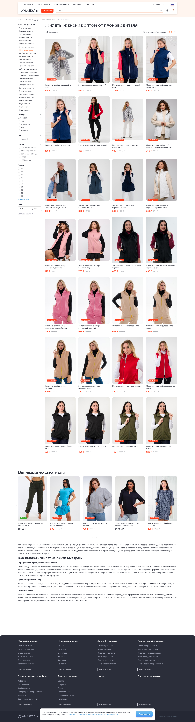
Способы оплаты (62, 4)
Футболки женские (26, 97)
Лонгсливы (62, 664)
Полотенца (62, 699)
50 (22, 181)
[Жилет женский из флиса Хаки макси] (161, 420)
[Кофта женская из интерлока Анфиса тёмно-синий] (130, 498)
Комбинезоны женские (28, 53)
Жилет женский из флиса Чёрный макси (58, 447)
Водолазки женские (26, 44)
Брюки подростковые (147, 646)
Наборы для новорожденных (31, 692)
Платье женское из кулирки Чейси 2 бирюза (61, 524)
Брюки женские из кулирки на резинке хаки (30, 524)
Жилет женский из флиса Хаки (125, 446)
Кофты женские (25, 59)
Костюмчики (23, 684)
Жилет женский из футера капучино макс (89, 387)
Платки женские (25, 82)
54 (22, 187)
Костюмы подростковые (148, 660)
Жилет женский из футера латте (125, 326)
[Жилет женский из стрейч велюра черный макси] (161, 240)
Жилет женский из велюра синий (92, 85)
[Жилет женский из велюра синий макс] (127, 59)
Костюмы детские (106, 660)
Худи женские (24, 104)
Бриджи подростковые (147, 649)
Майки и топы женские (28, 69)
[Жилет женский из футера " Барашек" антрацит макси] (60, 179)
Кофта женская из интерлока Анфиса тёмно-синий (127, 524)
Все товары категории (28, 699)
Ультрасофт (25, 124)
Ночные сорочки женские (29, 75)
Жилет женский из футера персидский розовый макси (56, 327)
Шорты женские (25, 107)
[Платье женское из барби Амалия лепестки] (162, 498)
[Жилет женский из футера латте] (127, 300)
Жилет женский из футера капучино (55, 387)
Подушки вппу (64, 692)
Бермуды (62, 649)
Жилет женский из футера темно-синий (59, 146)
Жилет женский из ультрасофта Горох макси (125, 146)
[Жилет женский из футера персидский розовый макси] (60, 300)
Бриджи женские (25, 37)
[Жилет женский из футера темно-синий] (60, 119)
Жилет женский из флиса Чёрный (92, 446)
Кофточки (22, 681)
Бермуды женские (26, 31)
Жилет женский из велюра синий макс (126, 86)
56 (22, 190)
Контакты (90, 4)
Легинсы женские (26, 63)
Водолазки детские (106, 653)
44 (22, 172)
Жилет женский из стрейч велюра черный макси (160, 266)
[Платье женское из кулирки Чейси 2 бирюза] (65, 498)
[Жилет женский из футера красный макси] (161, 360)
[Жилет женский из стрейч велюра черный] (127, 240)
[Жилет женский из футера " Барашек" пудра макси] (60, 240)
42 (22, 169)
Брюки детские (104, 649)
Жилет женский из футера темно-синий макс (160, 86)
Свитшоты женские (26, 88)
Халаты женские (25, 100)
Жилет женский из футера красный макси (160, 387)
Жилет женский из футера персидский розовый (89, 327)
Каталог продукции (32, 20)
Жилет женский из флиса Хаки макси (158, 447)
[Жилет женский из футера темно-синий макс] (161, 59)
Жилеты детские (105, 656)
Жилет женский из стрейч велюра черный (126, 266)
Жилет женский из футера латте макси (159, 327)
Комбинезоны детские (107, 664)
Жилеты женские (26, 50)
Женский (24, 139)
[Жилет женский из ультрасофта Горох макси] (127, 119)
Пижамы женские (26, 78)
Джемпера (62, 653)
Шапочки (22, 695)
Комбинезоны (24, 688)
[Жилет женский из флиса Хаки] (127, 420)
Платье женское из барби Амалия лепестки (161, 524)
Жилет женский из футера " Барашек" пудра (89, 266)
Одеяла (61, 681)
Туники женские (25, 91)
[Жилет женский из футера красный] (127, 360)
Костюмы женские (26, 56)
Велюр (23, 121)
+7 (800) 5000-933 (159, 4)
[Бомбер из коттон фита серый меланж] (97, 498)
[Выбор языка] (172, 4)
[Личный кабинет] (167, 10)
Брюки (61, 646)
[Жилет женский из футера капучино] (60, 360)
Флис (23, 127)
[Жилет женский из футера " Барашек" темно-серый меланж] (161, 119)
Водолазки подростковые (149, 653)
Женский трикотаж (48, 20)
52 (22, 184)
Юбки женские (24, 110)
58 (22, 193)
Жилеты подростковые (147, 656)
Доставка (77, 4)
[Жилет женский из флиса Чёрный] (94, 420)
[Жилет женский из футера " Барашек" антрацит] (94, 179)
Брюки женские (25, 40)
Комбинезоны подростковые (150, 664)
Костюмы (62, 660)
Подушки (62, 684)
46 (22, 175)
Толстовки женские (26, 94)
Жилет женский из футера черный (92, 145)
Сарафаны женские (26, 85)
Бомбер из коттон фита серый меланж (95, 524)
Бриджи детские (105, 646)
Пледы (61, 688)
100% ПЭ (24, 157)
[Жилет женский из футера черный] (94, 119)
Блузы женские (25, 34)
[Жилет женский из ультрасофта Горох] (60, 59)
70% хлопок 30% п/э (28, 151)
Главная (21, 20)
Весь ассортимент (25, 669)
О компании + (27, 4)
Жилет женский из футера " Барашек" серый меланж (157, 206)
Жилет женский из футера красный (127, 386)
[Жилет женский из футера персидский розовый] (94, 300)
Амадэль (29, 10)
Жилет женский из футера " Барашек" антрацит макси (56, 206)
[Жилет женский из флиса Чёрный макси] (60, 420)
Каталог (49, 11)
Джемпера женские (27, 47)
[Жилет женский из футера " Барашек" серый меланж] (161, 179)
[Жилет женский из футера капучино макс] (94, 360)
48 (22, 178)
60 (22, 196)
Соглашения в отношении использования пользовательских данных (92, 714)
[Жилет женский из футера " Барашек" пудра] (94, 240)
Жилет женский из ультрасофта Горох (58, 86)
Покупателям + (43, 4)
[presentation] (16, 505)
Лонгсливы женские (27, 66)
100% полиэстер (27, 160)
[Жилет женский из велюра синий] (94, 59)
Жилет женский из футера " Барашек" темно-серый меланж (159, 146)
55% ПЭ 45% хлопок (28, 148)
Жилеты (61, 656)
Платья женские (25, 28)
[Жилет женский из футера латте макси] (161, 300)
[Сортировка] (47, 32)
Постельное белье (66, 695)
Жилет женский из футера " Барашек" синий (123, 206)
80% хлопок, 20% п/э (29, 154)
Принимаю (144, 714)
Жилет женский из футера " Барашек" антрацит (89, 206)
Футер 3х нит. (26, 130)
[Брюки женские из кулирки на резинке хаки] (33, 498)
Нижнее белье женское (28, 72)
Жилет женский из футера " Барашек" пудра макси (56, 266)
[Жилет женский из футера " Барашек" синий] (127, 179)
